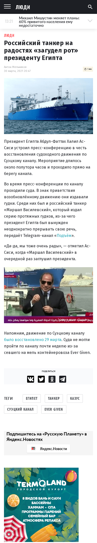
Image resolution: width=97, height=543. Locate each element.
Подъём (64, 235)
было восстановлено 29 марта (32, 339)
